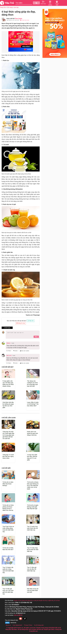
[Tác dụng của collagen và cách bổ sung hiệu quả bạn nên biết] (33, 373)
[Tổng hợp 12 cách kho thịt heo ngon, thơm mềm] (8, 447)
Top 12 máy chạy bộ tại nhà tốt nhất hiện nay (32, 549)
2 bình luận (7, 327)
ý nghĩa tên (50, 600)
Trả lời (15, 350)
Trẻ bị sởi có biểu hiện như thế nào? (8, 548)
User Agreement (17, 625)
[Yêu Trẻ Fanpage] (25, 620)
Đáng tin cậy (21, 323)
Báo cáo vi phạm (25, 350)
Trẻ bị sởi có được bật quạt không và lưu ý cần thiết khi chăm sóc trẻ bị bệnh (32, 485)
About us (8, 625)
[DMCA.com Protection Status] (11, 623)
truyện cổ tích (17, 600)
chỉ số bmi (57, 600)
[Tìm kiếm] (36, 2)
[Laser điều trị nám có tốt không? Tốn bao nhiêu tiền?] (33, 394)
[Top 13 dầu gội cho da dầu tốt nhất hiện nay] (33, 560)
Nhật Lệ (8, 343)
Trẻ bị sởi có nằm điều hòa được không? (8, 483)
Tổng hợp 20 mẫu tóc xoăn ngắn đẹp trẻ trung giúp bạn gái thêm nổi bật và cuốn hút (8, 435)
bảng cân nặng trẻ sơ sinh (29, 600)
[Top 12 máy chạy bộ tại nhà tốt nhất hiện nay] (33, 540)
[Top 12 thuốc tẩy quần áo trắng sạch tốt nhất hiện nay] (8, 560)
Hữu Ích (31, 320)
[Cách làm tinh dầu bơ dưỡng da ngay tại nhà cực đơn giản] (8, 394)
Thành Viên (57, 4)
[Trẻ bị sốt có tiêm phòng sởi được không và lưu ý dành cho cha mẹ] (8, 497)
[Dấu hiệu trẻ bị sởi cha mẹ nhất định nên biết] (33, 581)
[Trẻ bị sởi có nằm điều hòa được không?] (8, 474)
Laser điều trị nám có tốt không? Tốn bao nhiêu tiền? (33, 404)
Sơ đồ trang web (39, 625)
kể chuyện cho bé (42, 600)
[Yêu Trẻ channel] (20, 620)
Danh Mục (43, 3)
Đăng (36, 336)
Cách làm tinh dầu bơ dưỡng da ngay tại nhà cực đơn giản (8, 404)
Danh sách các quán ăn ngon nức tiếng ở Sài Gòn (32, 433)
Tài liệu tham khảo (25, 20)
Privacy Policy (28, 625)
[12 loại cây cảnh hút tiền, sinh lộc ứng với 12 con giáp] (33, 447)
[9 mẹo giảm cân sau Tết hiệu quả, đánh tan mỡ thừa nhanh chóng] (8, 373)
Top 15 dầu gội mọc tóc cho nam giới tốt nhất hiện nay (8, 591)
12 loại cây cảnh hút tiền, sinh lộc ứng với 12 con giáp (32, 457)
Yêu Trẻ (9, 2)
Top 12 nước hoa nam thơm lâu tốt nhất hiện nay (32, 528)
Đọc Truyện (50, 4)
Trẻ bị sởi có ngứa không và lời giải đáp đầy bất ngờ (32, 506)
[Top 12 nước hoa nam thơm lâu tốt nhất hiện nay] (33, 519)
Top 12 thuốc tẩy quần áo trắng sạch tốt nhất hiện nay (8, 570)
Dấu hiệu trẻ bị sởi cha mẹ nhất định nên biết (32, 590)
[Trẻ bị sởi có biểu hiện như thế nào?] (8, 540)
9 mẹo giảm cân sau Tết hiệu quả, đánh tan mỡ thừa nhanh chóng (8, 383)
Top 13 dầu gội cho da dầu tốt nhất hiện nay (31, 569)
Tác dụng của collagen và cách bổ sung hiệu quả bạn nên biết (32, 383)
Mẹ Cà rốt (9, 355)
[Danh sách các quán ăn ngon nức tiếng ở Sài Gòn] (33, 424)
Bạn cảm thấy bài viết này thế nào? (16, 320)
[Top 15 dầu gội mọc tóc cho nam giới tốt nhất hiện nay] (8, 581)
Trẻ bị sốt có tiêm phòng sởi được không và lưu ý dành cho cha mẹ (8, 507)
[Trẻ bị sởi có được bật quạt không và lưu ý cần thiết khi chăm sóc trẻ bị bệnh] (33, 474)
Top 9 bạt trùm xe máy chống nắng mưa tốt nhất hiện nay (8, 529)
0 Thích (9, 350)
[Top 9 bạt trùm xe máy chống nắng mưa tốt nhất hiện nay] (8, 519)
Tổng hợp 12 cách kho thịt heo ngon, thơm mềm (8, 456)
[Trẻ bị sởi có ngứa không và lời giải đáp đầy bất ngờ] (33, 497)
